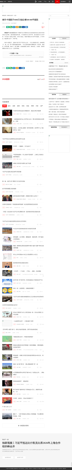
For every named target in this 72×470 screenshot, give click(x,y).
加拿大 (18, 401)
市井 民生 (18, 377)
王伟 (20, 113)
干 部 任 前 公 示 (7, 406)
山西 (17, 367)
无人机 (20, 159)
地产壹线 (51, 62)
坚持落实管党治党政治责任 (20, 263)
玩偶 (19, 166)
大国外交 (7, 207)
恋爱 (17, 291)
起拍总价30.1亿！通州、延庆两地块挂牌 (57, 106)
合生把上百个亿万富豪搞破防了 (55, 71)
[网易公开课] (40, 1)
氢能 (19, 367)
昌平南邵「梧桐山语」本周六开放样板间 (57, 114)
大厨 (20, 123)
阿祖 (19, 291)
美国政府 (24, 199)
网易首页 (1, 1)
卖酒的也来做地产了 (53, 89)
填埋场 (18, 231)
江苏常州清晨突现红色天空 (9, 305)
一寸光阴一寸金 (13, 53)
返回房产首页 (20, 457)
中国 (19, 283)
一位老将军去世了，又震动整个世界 (23, 321)
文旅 (20, 250)
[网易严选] (45, 1)
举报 (43, 23)
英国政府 (22, 384)
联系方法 (30, 468)
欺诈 (21, 241)
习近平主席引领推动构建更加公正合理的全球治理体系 (28, 296)
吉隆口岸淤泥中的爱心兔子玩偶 (22, 163)
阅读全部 (66, 62)
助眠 (19, 394)
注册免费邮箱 (63, 1)
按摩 (17, 394)
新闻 (14, 113)
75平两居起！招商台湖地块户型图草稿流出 (58, 119)
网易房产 (15, 23)
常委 (6, 409)
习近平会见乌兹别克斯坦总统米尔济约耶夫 (14, 221)
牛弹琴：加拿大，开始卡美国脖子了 (23, 398)
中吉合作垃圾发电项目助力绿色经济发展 (24, 228)
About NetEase (21, 468)
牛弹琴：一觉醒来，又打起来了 (22, 146)
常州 (6, 308)
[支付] (49, 1)
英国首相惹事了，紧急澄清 (20, 381)
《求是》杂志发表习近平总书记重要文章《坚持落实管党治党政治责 (21, 211)
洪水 (20, 316)
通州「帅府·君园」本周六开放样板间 (57, 111)
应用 (5, 1)
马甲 (19, 274)
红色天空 (9, 308)
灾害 (17, 349)
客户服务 (39, 468)
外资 (17, 283)
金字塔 (7, 191)
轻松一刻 (24, 291)
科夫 (20, 231)
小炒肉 (18, 123)
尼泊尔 (18, 316)
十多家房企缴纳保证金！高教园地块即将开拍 (58, 109)
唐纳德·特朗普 (19, 149)
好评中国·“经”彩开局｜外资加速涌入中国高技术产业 (28, 280)
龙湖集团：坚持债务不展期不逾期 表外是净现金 (59, 76)
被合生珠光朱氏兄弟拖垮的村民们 (56, 69)
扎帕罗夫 (10, 142)
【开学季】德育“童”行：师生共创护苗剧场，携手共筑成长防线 (20, 329)
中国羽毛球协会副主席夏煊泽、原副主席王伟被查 (27, 111)
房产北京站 (41, 56)
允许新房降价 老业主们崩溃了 (55, 84)
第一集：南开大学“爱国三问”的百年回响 (13, 181)
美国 (20, 401)
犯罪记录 (18, 241)
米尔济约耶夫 (11, 224)
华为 (17, 257)
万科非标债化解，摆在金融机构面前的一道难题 (59, 79)
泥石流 (20, 349)
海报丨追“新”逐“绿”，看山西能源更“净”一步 (25, 364)
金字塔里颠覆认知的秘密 (9, 188)
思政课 (11, 184)
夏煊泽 (18, 113)
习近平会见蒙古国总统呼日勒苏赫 (11, 171)
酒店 (17, 418)
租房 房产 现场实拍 (20, 132)
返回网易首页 (8, 457)
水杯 (17, 274)
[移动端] (36, 1)
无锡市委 (9, 409)
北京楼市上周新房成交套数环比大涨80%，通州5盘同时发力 (21, 55)
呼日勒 (10, 174)
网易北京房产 (10, 15)
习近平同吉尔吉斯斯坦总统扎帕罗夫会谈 (13, 139)
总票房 (18, 250)
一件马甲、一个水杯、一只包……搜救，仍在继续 (27, 271)
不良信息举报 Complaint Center (52, 468)
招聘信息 (35, 468)
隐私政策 (43, 468)
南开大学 (7, 184)
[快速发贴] (43, 27)
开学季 (9, 332)
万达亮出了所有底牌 (53, 86)
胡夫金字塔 (11, 191)
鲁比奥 (23, 149)
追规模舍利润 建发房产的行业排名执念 (57, 74)
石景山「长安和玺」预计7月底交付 (56, 104)
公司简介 (26, 468)
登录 (57, 1)
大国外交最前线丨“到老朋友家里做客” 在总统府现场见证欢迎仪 (20, 204)
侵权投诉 (64, 468)
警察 (17, 159)
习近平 (7, 142)
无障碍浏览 (10, 1)
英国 (19, 418)
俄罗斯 (22, 324)
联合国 (21, 299)
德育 (6, 332)
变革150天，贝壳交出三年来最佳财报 (57, 42)
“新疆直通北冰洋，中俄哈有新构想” (23, 337)
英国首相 (18, 384)
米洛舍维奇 (19, 324)
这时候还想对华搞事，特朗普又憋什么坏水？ (25, 196)
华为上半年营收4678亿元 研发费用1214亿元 (25, 254)
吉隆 (17, 166)
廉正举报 (60, 468)
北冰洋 (18, 339)
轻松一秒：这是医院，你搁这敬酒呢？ (24, 288)
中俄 (20, 339)
